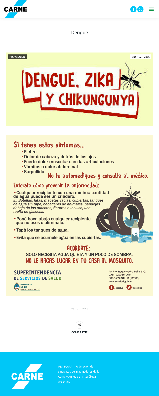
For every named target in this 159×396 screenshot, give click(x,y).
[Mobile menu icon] (151, 9)
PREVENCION (17, 57)
